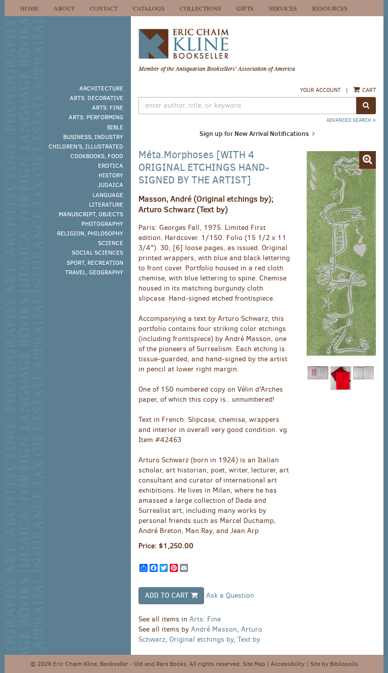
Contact (104, 8)
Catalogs (149, 8)
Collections (200, 8)
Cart (368, 90)
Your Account (320, 90)
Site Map (254, 664)
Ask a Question (230, 595)
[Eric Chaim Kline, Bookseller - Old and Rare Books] (257, 51)
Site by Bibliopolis (334, 664)
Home (29, 8)
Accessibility (288, 664)
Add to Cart (166, 595)
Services (283, 8)
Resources (330, 8)
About (64, 8)
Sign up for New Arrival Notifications (255, 133)
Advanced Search (349, 120)
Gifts (245, 8)
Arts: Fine (205, 619)
